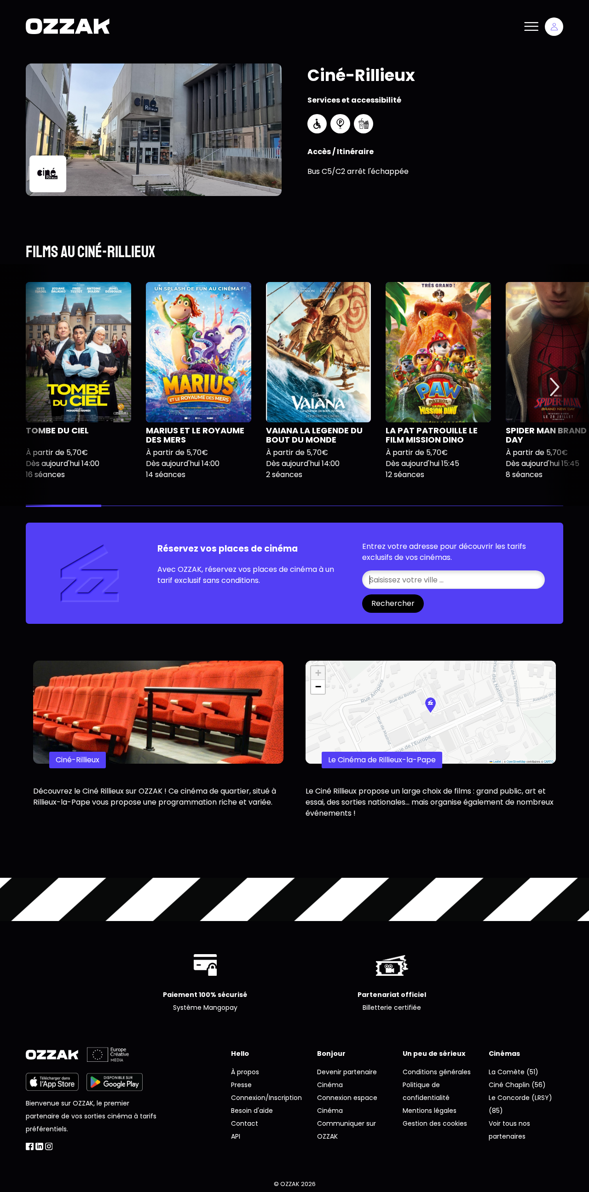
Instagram (49, 1147)
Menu (531, 26)
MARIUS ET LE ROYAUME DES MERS (195, 435)
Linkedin (39, 1147)
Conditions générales (437, 1072)
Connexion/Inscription (266, 1097)
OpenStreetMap (516, 762)
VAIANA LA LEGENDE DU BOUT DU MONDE (314, 435)
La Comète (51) (513, 1072)
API (235, 1136)
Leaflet (496, 762)
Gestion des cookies (435, 1123)
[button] (430, 705)
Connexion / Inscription (554, 26)
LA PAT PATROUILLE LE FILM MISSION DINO (432, 435)
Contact (244, 1123)
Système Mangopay (205, 1007)
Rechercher (393, 603)
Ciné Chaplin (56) (517, 1084)
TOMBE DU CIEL (57, 430)
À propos (245, 1072)
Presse (241, 1084)
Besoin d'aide (252, 1110)
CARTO (549, 762)
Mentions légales (429, 1110)
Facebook (30, 1147)
